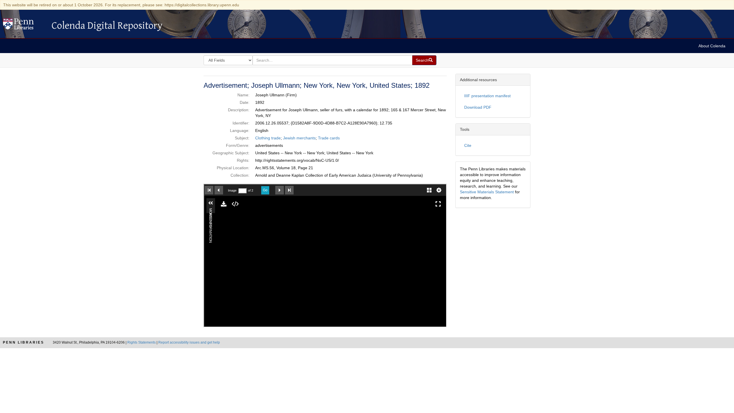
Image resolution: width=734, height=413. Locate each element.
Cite (467, 145)
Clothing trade (268, 138)
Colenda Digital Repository (24, 25)
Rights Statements (141, 342)
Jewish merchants (299, 138)
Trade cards (329, 138)
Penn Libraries (23, 342)
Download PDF (477, 107)
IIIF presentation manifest (487, 95)
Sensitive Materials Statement (487, 192)
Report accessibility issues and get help (189, 342)
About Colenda (711, 46)
